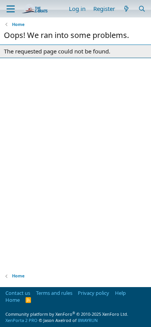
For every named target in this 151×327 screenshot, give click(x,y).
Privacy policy (93, 292)
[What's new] (126, 9)
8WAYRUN (88, 320)
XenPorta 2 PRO (21, 320)
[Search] (141, 9)
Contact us (17, 292)
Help (120, 292)
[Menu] (11, 8)
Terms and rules (54, 292)
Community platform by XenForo (66, 314)
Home (12, 299)
